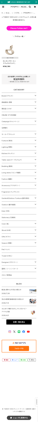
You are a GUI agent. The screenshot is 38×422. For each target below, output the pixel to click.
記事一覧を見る (19, 322)
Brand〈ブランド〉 (8, 13)
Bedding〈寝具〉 (7, 166)
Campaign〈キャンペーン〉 (10, 121)
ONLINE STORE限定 (9, 115)
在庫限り (5, 128)
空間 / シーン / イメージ (10, 269)
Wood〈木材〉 (6, 230)
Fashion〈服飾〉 (7, 179)
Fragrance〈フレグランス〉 (11, 192)
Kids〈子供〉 (6, 211)
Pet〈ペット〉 (6, 249)
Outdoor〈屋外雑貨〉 (9, 205)
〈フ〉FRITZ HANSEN (17, 13)
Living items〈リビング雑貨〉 (11, 173)
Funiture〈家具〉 (7, 141)
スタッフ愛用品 (7, 275)
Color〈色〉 (5, 224)
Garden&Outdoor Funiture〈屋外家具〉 (15, 198)
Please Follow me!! (19, 28)
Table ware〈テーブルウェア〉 (12, 160)
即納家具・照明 (7, 102)
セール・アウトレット (8, 134)
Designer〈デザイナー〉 (10, 262)
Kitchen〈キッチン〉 (8, 153)
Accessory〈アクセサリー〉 (11, 185)
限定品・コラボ (7, 109)
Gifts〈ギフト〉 (6, 237)
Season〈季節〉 (7, 243)
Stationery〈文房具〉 (9, 217)
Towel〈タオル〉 (7, 256)
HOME (2, 13)
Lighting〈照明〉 (7, 147)
